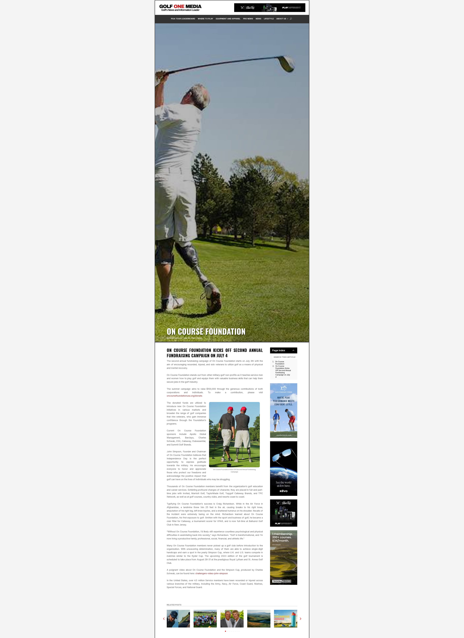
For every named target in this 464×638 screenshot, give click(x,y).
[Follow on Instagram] (423, 54)
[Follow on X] (433, 54)
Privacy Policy (450, 27)
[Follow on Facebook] (419, 54)
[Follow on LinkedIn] (428, 54)
